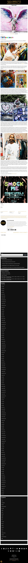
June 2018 (2, 469)
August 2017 (3, 488)
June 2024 (2, 333)
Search (2, 253)
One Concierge (8, 272)
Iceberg (19, 216)
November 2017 (3, 482)
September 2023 (3, 350)
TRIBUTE (2, 534)
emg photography (2, 216)
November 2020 (3, 414)
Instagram (22, 63)
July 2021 (2, 399)
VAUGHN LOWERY (9, 277)
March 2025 (3, 316)
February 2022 (3, 386)
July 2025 (2, 309)
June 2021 (2, 401)
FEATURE (13, 33)
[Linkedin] (4, 37)
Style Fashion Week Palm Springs (12, 217)
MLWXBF (5, 275)
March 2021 (2, 407)
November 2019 (3, 437)
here (7, 175)
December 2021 (3, 390)
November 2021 (3, 392)
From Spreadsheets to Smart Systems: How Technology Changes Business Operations (13, 267)
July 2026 (2, 286)
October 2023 (3, 348)
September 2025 (3, 305)
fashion (12, 216)
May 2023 (2, 358)
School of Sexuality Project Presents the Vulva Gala (8, 261)
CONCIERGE (3, 502)
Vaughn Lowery (22, 217)
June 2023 (2, 356)
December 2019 (3, 435)
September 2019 (3, 441)
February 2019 (3, 454)
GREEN (2, 510)
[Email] (11, 37)
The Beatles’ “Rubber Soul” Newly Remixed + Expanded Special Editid (11, 263)
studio (4, 217)
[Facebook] (1, 37)
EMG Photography (14, 173)
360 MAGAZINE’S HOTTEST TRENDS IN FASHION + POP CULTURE (10, 265)
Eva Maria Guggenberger (6, 216)
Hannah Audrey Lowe (16, 216)
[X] (2, 37)
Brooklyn (15, 215)
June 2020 (2, 424)
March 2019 (3, 452)
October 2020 (3, 416)
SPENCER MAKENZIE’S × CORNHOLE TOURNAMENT (20, 232)
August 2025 (3, 307)
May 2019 (2, 448)
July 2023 (2, 354)
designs (26, 215)
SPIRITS (2, 525)
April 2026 (2, 292)
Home (11, 33)
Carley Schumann (20, 215)
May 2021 (2, 403)
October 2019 (3, 439)
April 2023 (2, 360)
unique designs (19, 217)
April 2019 (2, 450)
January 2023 (3, 365)
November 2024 (3, 324)
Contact (15, 560)
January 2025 (3, 320)
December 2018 (3, 458)
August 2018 (3, 465)
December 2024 (3, 322)
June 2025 (2, 311)
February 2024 (3, 341)
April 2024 (2, 337)
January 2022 (3, 388)
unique (16, 217)
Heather (2, 275)
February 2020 (3, 431)
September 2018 (3, 463)
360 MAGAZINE (5, 218)
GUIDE (2, 512)
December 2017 (3, 480)
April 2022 (2, 382)
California (17, 215)
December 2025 (3, 299)
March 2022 (3, 384)
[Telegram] (8, 37)
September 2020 (3, 418)
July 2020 (2, 422)
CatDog (23, 215)
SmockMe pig (2, 217)
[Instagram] (12, 37)
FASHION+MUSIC (3, 506)
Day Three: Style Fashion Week (4, 211)
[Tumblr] (9, 37)
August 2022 (3, 375)
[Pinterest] (5, 37)
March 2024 (3, 339)
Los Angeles (21, 216)
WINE (2, 538)
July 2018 (2, 467)
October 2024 (3, 326)
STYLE (2, 529)
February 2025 (3, 318)
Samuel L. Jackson (3, 232)
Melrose (23, 216)
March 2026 (3, 294)
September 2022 (3, 373)
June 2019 (2, 446)
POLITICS (2, 521)
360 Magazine (12, 215)
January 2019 (3, 456)
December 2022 (3, 367)
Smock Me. (11, 41)
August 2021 (3, 397)
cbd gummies (3, 272)
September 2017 (3, 486)
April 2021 (2, 405)
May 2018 (2, 471)
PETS (2, 519)
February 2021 (3, 409)
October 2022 (3, 371)
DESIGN (2, 504)
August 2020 (3, 420)
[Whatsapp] (7, 37)
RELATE (2, 523)
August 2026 (3, 284)
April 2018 (2, 473)
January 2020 (3, 433)
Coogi (24, 215)
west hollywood (25, 217)
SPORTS (2, 527)
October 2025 (3, 303)
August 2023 (3, 352)
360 (10, 215)
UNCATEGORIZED (3, 536)
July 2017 (2, 490)
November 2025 (3, 301)
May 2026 (2, 290)
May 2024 (2, 335)
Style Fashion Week (7, 217)
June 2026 (2, 288)
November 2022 (3, 369)
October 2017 (3, 484)
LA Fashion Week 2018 (12, 211)
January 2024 (3, 343)
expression (11, 216)
